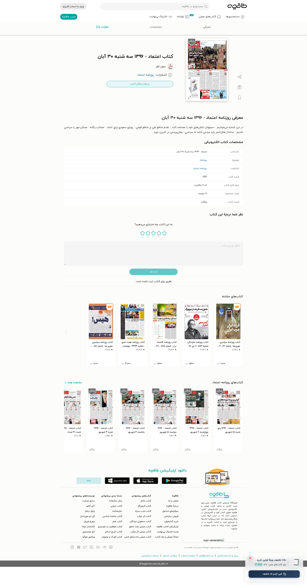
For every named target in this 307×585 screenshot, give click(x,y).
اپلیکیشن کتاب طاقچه (167, 526)
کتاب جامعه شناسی (112, 516)
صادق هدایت (88, 500)
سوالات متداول (170, 555)
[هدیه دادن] (239, 87)
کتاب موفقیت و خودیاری (110, 526)
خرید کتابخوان (171, 521)
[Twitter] (85, 548)
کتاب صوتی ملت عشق (140, 526)
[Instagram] (72, 548)
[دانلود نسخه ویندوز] (117, 480)
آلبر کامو (90, 506)
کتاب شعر (117, 521)
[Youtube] (98, 548)
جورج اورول (89, 521)
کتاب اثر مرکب (144, 516)
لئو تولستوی (89, 531)
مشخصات (156, 27)
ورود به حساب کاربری (73, 6)
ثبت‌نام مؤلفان (206, 555)
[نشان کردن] (239, 97)
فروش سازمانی (171, 516)
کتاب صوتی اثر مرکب (140, 531)
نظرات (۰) (102, 27)
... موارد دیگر (88, 480)
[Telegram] (104, 548)
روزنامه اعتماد (200, 168)
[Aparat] (78, 548)
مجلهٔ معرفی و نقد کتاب (166, 536)
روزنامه (203, 160)
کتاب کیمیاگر (144, 506)
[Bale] (111, 548)
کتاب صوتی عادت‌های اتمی (137, 536)
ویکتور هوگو (89, 536)
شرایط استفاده (188, 555)
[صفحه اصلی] (237, 6)
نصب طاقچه (69, 17)
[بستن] (250, 558)
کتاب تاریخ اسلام (113, 531)
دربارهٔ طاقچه (172, 506)
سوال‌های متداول (170, 511)
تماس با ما (173, 500)
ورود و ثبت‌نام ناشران (227, 555)
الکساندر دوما (88, 526)
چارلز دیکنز (90, 511)
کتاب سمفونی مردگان (140, 521)
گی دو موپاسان (87, 516)
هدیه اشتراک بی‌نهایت (167, 531)
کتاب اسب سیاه (143, 511)
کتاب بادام (146, 500)
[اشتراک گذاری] (239, 77)
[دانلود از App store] (145, 480)
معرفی (207, 27)
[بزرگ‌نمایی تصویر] (189, 97)
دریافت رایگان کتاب (140, 84)
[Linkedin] (91, 548)
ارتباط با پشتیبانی (150, 555)
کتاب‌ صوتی (116, 506)
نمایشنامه (117, 511)
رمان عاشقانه (115, 500)
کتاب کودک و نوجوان (112, 536)
